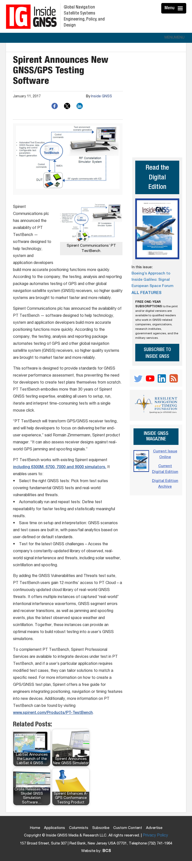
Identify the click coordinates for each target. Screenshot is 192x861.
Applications (54, 828)
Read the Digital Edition (157, 178)
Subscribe (100, 828)
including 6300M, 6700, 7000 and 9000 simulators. (59, 467)
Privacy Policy (155, 836)
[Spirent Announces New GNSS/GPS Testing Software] (67, 159)
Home (35, 828)
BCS (106, 851)
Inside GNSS (101, 96)
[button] (174, 38)
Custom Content (127, 828)
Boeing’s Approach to (151, 273)
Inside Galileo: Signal (151, 280)
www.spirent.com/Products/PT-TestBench (53, 713)
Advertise (154, 828)
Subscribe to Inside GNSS (157, 353)
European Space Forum (153, 286)
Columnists (78, 828)
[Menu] (181, 8)
